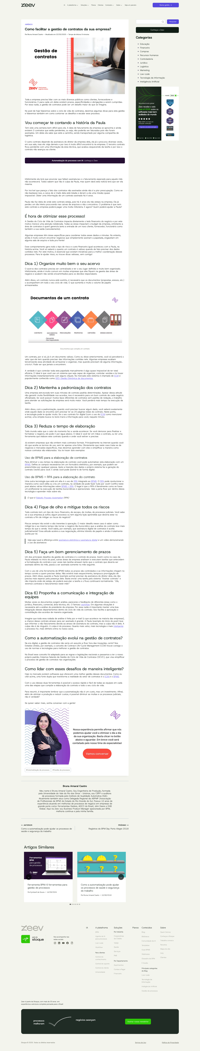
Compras (144, 51)
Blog (143, 932)
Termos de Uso (140, 1042)
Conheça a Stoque (167, 936)
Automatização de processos (37, 770)
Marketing (145, 70)
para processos (101, 939)
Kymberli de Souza (37, 892)
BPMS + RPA (67, 486)
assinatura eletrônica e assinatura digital (78, 540)
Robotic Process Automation (49, 497)
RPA (76, 481)
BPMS (27, 464)
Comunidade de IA (149, 941)
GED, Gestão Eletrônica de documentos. (74, 378)
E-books (145, 963)
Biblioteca (145, 936)
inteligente (118, 626)
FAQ (161, 953)
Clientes (100, 5)
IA (64, 5)
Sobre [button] (118, 5)
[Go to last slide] (29, 877)
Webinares (146, 954)
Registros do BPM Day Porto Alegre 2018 (109, 827)
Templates (145, 945)
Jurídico (29, 24)
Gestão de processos (61, 770)
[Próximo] (121, 877)
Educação (144, 44)
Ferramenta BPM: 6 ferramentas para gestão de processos (47, 886)
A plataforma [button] (71, 5)
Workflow (99, 947)
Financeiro (145, 47)
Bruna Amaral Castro (35, 34)
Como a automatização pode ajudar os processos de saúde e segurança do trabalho (46, 828)
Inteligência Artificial (149, 81)
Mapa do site (165, 949)
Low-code (145, 74)
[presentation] (48, 865)
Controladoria (146, 59)
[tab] (70, 904)
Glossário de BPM (148, 958)
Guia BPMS (146, 950)
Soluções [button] (84, 5)
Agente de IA (100, 936)
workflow (85, 604)
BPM (97, 932)
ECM (116, 375)
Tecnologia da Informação (152, 77)
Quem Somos (165, 932)
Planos (93, 5)
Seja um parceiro (130, 5)
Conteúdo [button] (108, 5)
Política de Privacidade (170, 1042)
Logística (144, 66)
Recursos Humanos (149, 55)
